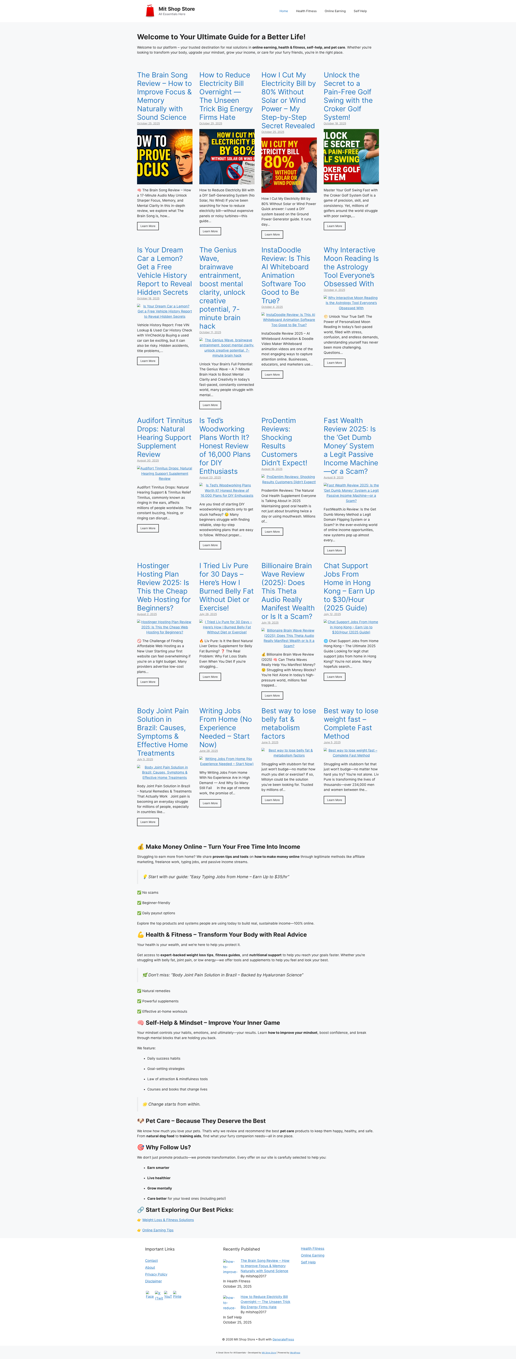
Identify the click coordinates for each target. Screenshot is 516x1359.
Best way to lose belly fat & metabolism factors (288, 723)
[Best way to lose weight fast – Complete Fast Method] (351, 755)
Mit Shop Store (177, 9)
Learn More (147, 226)
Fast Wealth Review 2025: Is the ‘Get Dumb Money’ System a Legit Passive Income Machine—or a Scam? (351, 445)
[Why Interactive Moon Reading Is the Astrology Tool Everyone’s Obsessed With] (351, 308)
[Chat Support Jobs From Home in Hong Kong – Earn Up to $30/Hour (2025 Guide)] (351, 632)
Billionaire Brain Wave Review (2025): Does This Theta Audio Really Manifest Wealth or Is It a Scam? (288, 591)
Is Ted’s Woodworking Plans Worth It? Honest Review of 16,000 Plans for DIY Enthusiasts (225, 445)
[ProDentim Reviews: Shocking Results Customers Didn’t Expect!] (289, 482)
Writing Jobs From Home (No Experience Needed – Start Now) (225, 727)
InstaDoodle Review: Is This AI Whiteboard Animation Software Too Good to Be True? (285, 275)
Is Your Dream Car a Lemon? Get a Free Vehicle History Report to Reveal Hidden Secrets (164, 271)
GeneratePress (283, 1339)
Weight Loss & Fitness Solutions (168, 1220)
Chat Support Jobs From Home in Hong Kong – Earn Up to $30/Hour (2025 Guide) (349, 586)
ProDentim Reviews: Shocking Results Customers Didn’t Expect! (284, 441)
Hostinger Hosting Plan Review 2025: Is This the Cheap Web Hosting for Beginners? (164, 586)
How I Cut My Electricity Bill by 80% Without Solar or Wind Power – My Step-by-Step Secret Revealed (288, 100)
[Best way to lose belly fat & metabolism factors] (289, 755)
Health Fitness (306, 11)
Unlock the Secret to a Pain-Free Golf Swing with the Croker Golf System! (348, 96)
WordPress (295, 1352)
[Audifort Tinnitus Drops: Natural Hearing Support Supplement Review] (164, 479)
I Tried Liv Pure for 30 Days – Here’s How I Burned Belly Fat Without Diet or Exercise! (226, 586)
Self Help (360, 11)
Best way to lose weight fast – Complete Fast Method (351, 723)
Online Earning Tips (158, 1230)
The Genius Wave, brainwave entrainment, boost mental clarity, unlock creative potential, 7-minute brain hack (222, 288)
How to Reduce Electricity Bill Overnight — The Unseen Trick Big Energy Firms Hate (226, 96)
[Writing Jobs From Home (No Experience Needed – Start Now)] (227, 764)
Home (284, 11)
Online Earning (335, 11)
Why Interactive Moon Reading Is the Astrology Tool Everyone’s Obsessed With (351, 267)
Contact (151, 1261)
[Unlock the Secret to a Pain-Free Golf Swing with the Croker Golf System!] (351, 182)
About (150, 1267)
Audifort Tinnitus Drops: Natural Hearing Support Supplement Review (164, 437)
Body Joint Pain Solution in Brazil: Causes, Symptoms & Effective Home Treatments (163, 731)
